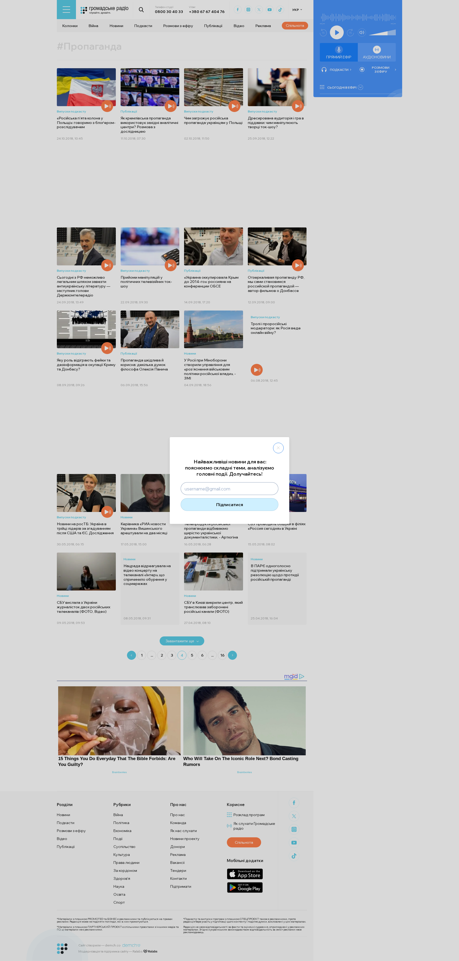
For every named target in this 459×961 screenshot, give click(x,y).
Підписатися (229, 504)
